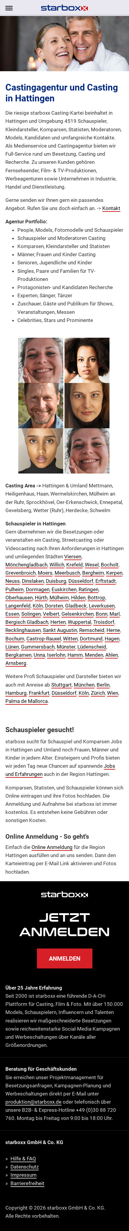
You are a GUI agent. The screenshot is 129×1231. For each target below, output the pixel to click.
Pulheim (14, 589)
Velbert (51, 614)
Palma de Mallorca (26, 701)
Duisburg (56, 581)
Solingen (31, 614)
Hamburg (16, 693)
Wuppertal (79, 622)
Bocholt (109, 565)
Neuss (12, 581)
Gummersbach (38, 647)
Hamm (75, 655)
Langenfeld (18, 606)
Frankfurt (39, 693)
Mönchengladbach (26, 565)
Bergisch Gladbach (26, 622)
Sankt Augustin (60, 630)
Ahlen (111, 655)
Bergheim (93, 573)
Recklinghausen (23, 630)
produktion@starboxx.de (33, 1102)
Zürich (98, 693)
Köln (38, 606)
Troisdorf (103, 622)
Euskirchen (64, 589)
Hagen (112, 639)
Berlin (103, 685)
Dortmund (91, 639)
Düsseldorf (80, 581)
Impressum (23, 1175)
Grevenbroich (20, 573)
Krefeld (74, 565)
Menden (94, 655)
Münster (66, 647)
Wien (112, 693)
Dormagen (38, 589)
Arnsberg (15, 663)
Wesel (92, 565)
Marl (115, 614)
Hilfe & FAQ (23, 1159)
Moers (45, 573)
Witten (70, 639)
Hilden (78, 598)
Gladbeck (76, 606)
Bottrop (96, 598)
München (84, 685)
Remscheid (91, 630)
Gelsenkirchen (78, 614)
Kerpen (114, 573)
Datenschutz (24, 1167)
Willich (57, 565)
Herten (58, 622)
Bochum (14, 639)
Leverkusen (102, 606)
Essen (12, 614)
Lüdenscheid (91, 647)
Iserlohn (56, 655)
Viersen (72, 556)
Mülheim (59, 598)
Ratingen (88, 589)
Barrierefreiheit (27, 1183)
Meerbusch (67, 573)
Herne (113, 630)
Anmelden (64, 958)
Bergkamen (18, 655)
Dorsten (54, 606)
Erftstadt (105, 581)
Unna (39, 655)
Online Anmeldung (52, 847)
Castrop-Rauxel (43, 639)
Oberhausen (19, 598)
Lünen (12, 647)
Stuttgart (61, 685)
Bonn (101, 614)
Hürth (41, 598)
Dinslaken (33, 581)
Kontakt (111, 208)
